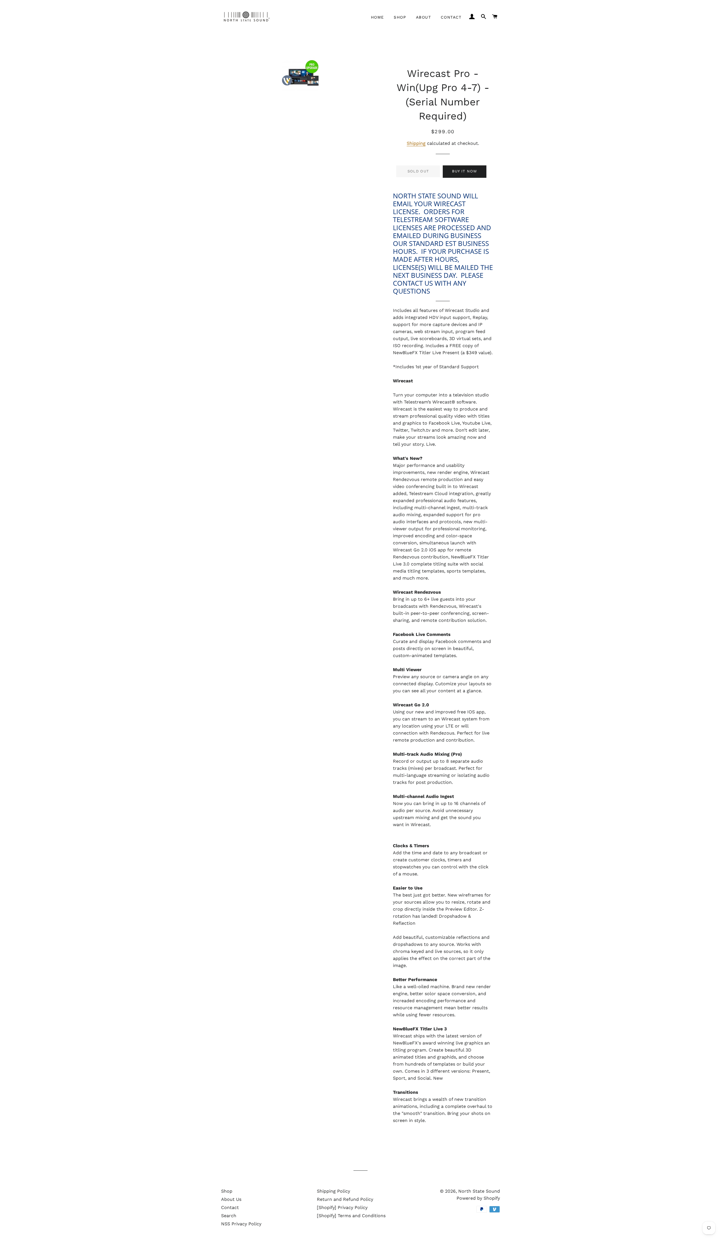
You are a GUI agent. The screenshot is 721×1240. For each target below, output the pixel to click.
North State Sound (479, 1191)
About (423, 17)
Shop (400, 17)
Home (377, 17)
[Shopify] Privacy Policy (342, 1207)
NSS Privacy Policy (241, 1223)
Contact (451, 17)
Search (228, 1215)
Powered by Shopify (478, 1198)
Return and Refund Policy (345, 1199)
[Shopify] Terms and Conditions (351, 1215)
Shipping (416, 143)
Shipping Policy (333, 1191)
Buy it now (464, 171)
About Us (231, 1199)
